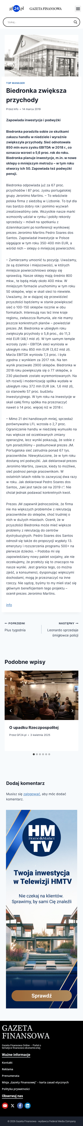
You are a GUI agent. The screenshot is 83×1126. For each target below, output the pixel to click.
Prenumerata (10, 1076)
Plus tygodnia (15, 627)
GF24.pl (21, 734)
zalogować (31, 794)
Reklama (7, 1069)
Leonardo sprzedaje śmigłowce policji (62, 629)
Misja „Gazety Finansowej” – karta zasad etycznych (35, 1082)
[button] (78, 9)
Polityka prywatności (16, 1089)
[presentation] (41, 695)
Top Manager (15, 83)
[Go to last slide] (11, 710)
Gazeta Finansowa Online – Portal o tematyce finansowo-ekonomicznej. (21, 1046)
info (16, 109)
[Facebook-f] (20, 1106)
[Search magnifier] (75, 22)
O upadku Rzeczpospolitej (33, 727)
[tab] (34, 754)
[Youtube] (5, 1106)
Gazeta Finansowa (26, 1032)
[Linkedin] (28, 1106)
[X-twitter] (12, 1106)
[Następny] (72, 710)
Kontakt (7, 1062)
